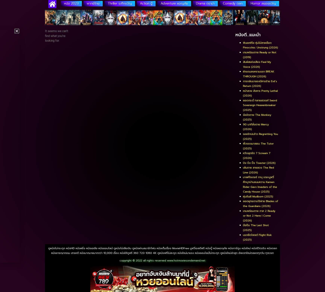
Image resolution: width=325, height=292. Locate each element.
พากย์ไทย (93, 3)
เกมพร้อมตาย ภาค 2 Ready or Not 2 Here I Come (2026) (259, 216)
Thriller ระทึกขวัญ (120, 3)
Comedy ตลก (233, 3)
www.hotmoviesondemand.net (186, 261)
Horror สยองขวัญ (263, 3)
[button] (17, 31)
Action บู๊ (146, 3)
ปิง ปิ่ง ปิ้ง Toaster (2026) (259, 163)
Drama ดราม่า (205, 3)
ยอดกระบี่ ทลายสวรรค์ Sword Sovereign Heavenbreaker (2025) (260, 105)
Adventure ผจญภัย (174, 3)
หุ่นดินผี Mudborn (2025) (258, 197)
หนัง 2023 (71, 3)
